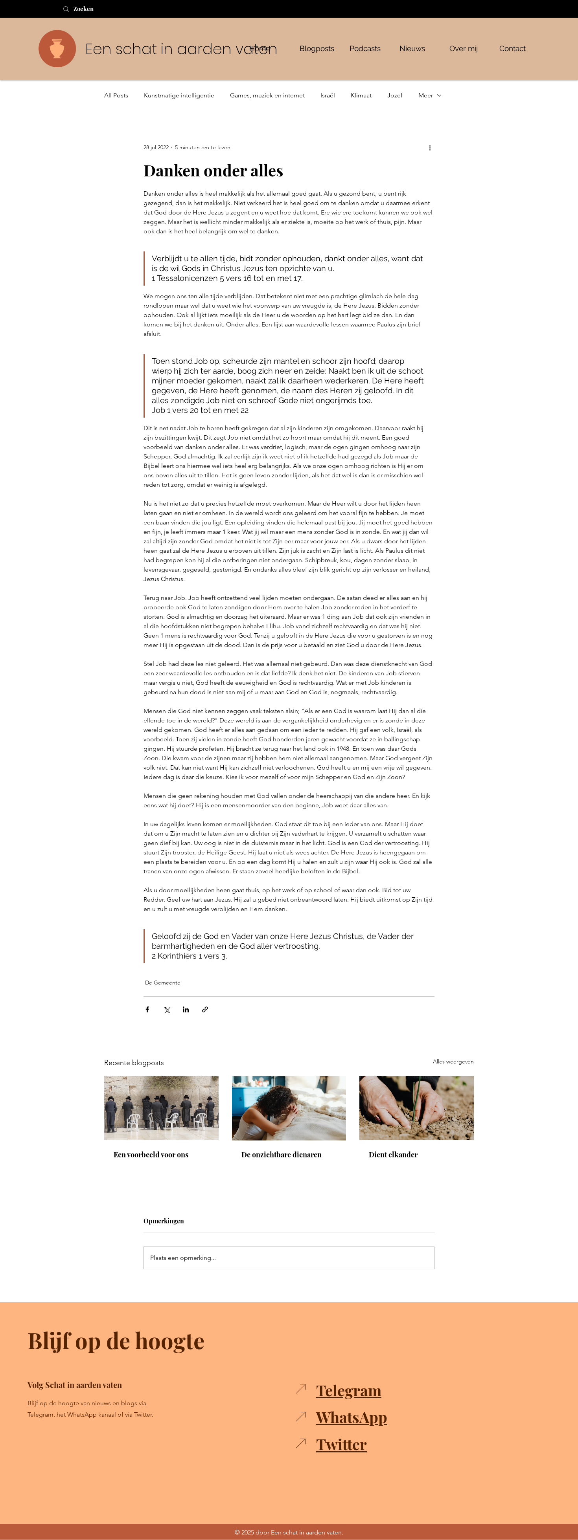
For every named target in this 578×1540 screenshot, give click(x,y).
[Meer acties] (429, 147)
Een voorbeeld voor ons (151, 1154)
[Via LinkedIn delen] (186, 1009)
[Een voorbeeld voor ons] (161, 1108)
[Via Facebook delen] (147, 1009)
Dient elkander (393, 1154)
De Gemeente (162, 982)
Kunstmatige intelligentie (179, 95)
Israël (327, 95)
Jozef (395, 95)
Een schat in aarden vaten (181, 48)
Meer (425, 95)
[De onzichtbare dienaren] (289, 1108)
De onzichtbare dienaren (281, 1154)
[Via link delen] (205, 1009)
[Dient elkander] (416, 1108)
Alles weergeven (453, 1061)
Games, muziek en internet (267, 95)
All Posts (116, 95)
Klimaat (361, 95)
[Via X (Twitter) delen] (166, 1009)
